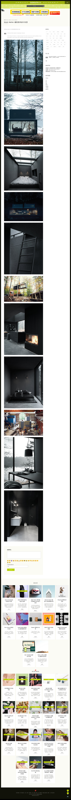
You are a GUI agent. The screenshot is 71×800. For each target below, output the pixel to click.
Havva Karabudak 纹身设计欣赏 (9, 600)
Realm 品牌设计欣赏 (35, 628)
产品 (27, 2)
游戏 (58, 42)
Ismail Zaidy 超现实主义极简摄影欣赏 (22, 628)
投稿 (67, 2)
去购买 (9, 679)
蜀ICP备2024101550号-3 (35, 795)
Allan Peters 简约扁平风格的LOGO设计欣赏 (35, 601)
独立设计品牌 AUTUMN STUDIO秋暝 (49, 690)
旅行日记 (55, 40)
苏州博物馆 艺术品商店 (9, 689)
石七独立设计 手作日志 (22, 716)
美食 (50, 44)
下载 (48, 2)
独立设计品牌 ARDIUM (22, 689)
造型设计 (60, 46)
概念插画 (47, 42)
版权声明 (47, 89)
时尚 (59, 40)
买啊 (52, 2)
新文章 (68, 790)
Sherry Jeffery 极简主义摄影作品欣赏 (42, 655)
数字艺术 (47, 40)
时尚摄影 (63, 40)
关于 (57, 2)
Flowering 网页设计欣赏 (62, 600)
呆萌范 (9, 697)
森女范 (22, 752)
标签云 (47, 84)
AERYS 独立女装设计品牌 (62, 744)
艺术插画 (47, 46)
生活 (23, 2)
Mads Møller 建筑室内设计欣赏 (16, 22)
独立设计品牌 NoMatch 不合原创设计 (35, 717)
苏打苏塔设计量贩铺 (53, 71)
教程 (50, 2)
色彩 (61, 44)
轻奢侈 (22, 781)
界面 (44, 2)
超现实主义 (55, 46)
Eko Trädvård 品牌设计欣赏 (29, 655)
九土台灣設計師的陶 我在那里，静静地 (48, 771)
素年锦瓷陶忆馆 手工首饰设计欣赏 (62, 689)
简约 (47, 44)
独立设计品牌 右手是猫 (9, 716)
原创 (46, 2)
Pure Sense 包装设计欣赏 (8, 628)
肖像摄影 (54, 44)
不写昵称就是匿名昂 (10, 564)
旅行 (51, 40)
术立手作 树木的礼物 (35, 771)
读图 (54, 2)
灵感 (25, 2)
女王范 (9, 752)
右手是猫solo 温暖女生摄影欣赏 (49, 716)
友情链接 (47, 86)
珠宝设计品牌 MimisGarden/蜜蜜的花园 (22, 772)
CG (46, 31)
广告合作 (47, 87)
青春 (63, 46)
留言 (46, 81)
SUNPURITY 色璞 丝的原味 (62, 716)
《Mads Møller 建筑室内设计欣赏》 (61, 71)
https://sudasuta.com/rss (52, 70)
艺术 (64, 44)
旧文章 (68, 793)
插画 (18, 2)
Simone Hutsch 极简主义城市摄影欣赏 (48, 600)
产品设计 (9, 636)
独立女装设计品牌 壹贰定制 (35, 689)
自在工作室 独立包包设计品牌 (22, 600)
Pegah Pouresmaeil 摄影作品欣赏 (62, 628)
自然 (58, 44)
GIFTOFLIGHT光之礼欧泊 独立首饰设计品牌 (48, 745)
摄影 (20, 2)
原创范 (35, 697)
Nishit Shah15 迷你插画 (48, 628)
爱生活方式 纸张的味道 (22, 744)
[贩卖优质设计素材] (3, 11)
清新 (54, 42)
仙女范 (62, 752)
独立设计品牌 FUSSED (9, 744)
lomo (50, 31)
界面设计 (35, 610)
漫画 (61, 42)
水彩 (51, 42)
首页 (16, 2)
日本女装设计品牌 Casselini (35, 744)
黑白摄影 (47, 48)
